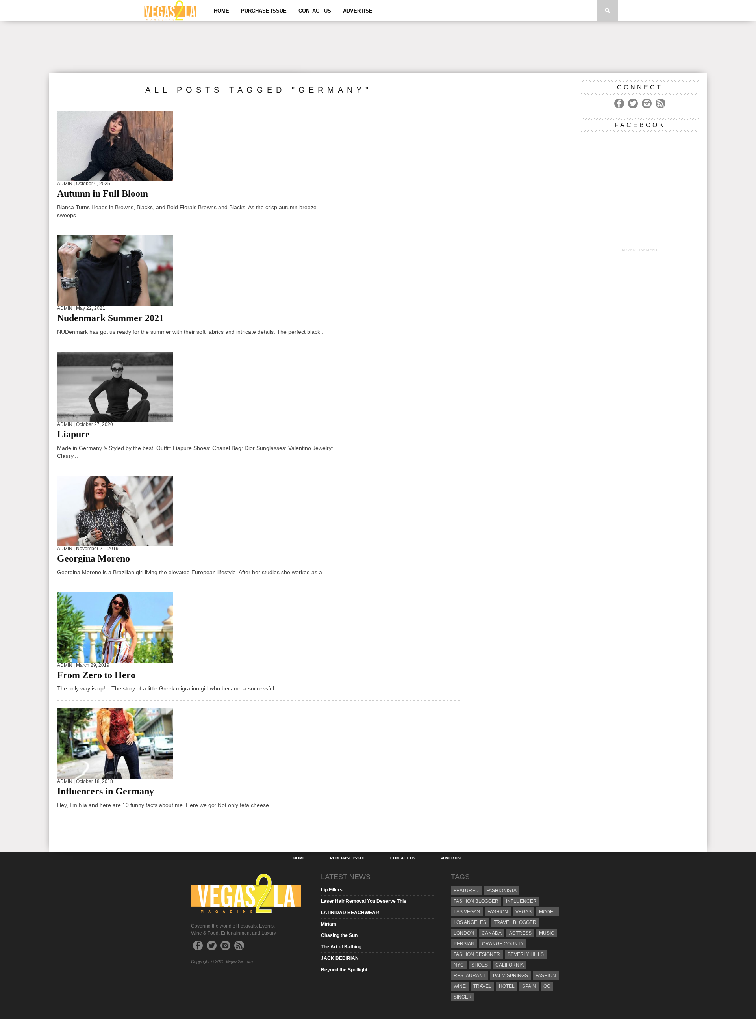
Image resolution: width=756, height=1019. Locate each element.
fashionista (501, 890)
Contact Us (314, 11)
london (464, 933)
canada (492, 933)
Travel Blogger (515, 922)
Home (221, 11)
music (546, 933)
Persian (464, 943)
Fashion (497, 912)
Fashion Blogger (476, 901)
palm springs (510, 975)
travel (482, 986)
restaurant (469, 975)
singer (463, 997)
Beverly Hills (526, 954)
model (547, 912)
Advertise (357, 11)
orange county (503, 943)
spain (529, 986)
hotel (507, 986)
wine (460, 986)
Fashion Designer (477, 954)
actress (520, 933)
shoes (479, 965)
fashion (546, 975)
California (509, 965)
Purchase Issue (264, 11)
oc (546, 986)
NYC (459, 965)
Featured (466, 890)
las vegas (467, 912)
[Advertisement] (378, 47)
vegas (523, 912)
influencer (521, 901)
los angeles (470, 922)
